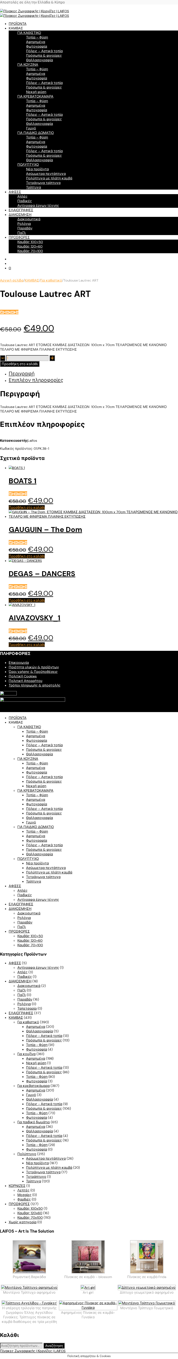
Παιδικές (24, 201)
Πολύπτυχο (26, 1154)
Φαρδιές (24, 1199)
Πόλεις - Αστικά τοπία (44, 1035)
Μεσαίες (24, 1195)
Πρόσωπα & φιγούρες (44, 55)
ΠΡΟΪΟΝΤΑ (17, 23)
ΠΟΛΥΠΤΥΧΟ (28, 164)
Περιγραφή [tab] (22, 373)
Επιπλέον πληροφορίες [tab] (36, 380)
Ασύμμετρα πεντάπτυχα (46, 173)
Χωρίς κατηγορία (22, 1222)
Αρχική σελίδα (11, 280)
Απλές (22, 196)
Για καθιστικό (51, 280)
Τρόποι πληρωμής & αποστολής (35, 685)
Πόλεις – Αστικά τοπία (44, 51)
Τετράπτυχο (36, 1176)
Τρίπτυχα (33, 187)
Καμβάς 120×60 (30, 246)
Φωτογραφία (36, 46)
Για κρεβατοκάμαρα (33, 1085)
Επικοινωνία (19, 662)
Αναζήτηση (54, 1345)
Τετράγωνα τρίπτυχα (43, 183)
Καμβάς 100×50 (30, 242)
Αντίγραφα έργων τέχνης (38, 205)
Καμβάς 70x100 (30, 1217)
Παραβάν (24, 228)
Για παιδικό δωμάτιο (33, 1122)
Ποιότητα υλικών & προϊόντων (34, 667)
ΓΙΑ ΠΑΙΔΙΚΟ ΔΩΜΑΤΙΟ (35, 133)
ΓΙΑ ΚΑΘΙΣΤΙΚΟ (29, 33)
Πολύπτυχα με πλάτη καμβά (49, 178)
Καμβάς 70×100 (30, 251)
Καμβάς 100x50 (30, 1208)
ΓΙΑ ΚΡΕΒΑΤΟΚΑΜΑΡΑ (35, 96)
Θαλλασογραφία (39, 60)
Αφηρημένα (35, 42)
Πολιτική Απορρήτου (25, 681)
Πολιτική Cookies (23, 676)
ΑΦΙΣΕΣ (15, 192)
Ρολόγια (24, 223)
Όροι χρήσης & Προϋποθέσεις (33, 671)
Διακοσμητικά (28, 219)
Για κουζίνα (26, 1054)
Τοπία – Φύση (37, 37)
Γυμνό (31, 128)
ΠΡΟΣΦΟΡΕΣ (19, 237)
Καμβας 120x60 (29, 1213)
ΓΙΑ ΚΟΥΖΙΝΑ (27, 64)
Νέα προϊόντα (37, 169)
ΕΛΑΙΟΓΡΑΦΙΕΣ (21, 210)
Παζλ (21, 233)
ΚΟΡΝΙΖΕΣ (17, 1185)
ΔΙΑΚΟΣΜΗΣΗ (20, 214)
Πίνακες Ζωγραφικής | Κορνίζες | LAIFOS (33, 1351)
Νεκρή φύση (36, 92)
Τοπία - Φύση (37, 1045)
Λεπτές (23, 1190)
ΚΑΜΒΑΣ (32, 280)
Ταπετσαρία (27, 1008)
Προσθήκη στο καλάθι (20, 364)
